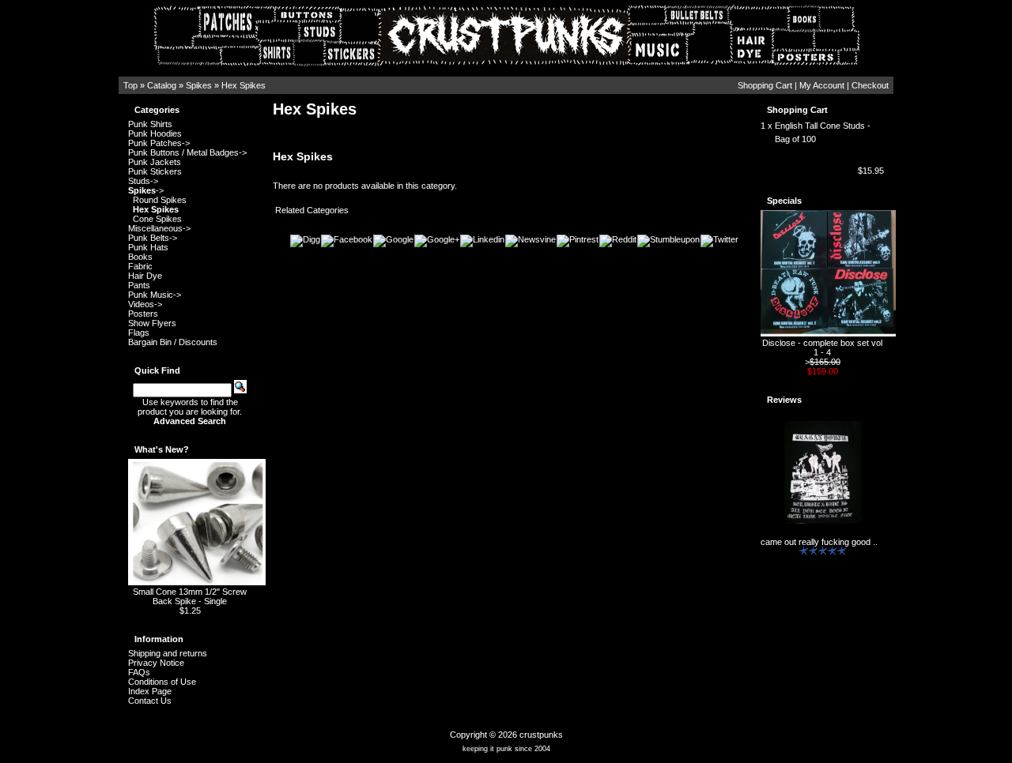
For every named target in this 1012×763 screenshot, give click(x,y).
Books (140, 256)
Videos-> (145, 304)
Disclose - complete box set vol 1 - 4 (822, 347)
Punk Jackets (154, 162)
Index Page (150, 691)
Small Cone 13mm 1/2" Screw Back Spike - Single (190, 596)
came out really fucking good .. (819, 542)
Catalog (161, 85)
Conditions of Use (162, 681)
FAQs (139, 672)
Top (130, 85)
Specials (784, 200)
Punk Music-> (154, 294)
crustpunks (541, 734)
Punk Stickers (155, 171)
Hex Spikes (243, 85)
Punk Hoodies (155, 133)
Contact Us (150, 700)
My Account (821, 85)
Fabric (140, 266)
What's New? (161, 449)
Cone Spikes (157, 219)
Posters (143, 313)
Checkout (870, 85)
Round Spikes (160, 200)
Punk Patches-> (159, 143)
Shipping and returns (167, 653)
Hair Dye (145, 275)
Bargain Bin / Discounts (172, 342)
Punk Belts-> (152, 237)
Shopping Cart (765, 85)
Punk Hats (148, 247)
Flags (138, 332)
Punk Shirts (150, 124)
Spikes (199, 85)
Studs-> (143, 181)
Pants (139, 285)
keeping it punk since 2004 (506, 749)
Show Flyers (152, 323)
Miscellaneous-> (159, 228)
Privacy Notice (156, 662)
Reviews (784, 399)
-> (146, 190)
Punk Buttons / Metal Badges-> (187, 152)
